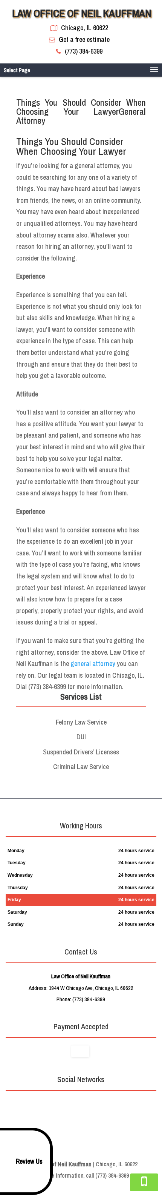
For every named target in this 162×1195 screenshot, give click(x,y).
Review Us (29, 1161)
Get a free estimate (84, 39)
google (73, 1104)
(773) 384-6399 (83, 51)
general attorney (92, 663)
